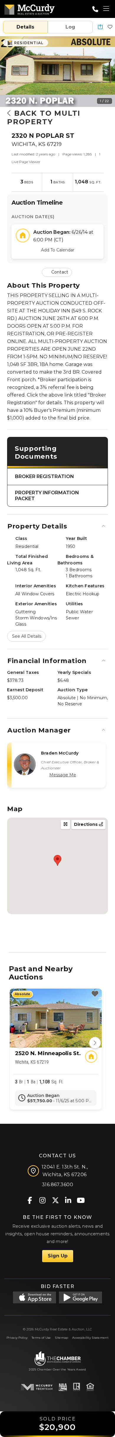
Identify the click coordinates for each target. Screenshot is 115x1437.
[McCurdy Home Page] (29, 8)
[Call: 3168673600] (95, 9)
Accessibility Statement (90, 1338)
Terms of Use (41, 1338)
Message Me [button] (62, 775)
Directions (86, 824)
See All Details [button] (26, 636)
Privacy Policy (16, 1338)
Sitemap (61, 1338)
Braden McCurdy (59, 753)
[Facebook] (30, 1200)
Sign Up (58, 1256)
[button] (100, 27)
